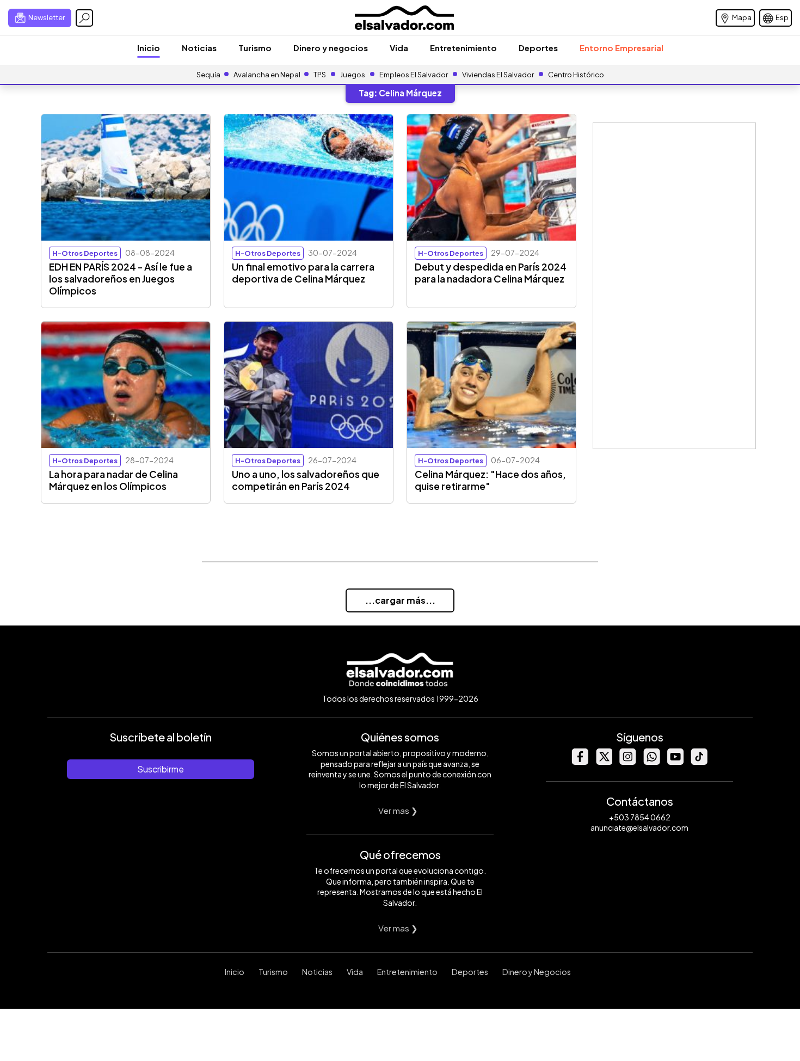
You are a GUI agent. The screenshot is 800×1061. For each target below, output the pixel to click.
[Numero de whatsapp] (651, 762)
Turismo (255, 47)
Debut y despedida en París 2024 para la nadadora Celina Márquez (491, 273)
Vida (399, 47)
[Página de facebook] (579, 762)
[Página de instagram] (627, 762)
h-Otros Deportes (85, 253)
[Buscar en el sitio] (84, 18)
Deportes (538, 47)
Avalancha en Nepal (266, 74)
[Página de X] (603, 762)
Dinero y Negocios (536, 972)
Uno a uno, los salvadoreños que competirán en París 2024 (305, 480)
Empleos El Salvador (413, 74)
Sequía (208, 74)
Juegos (352, 74)
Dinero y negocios (330, 47)
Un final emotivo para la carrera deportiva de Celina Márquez (303, 273)
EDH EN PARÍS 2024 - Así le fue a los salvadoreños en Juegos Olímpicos (120, 279)
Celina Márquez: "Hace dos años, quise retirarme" (490, 480)
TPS (319, 74)
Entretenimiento (463, 47)
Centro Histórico (576, 74)
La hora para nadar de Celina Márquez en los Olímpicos (113, 480)
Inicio (148, 47)
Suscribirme (160, 769)
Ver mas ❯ (398, 810)
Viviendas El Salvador (498, 74)
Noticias (199, 47)
